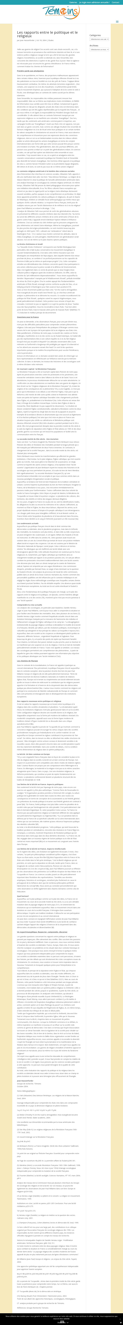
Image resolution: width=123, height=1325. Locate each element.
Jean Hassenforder (27, 40)
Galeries (73, 2)
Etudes (51, 40)
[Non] (120, 1319)
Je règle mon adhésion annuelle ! (94, 2)
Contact (115, 2)
